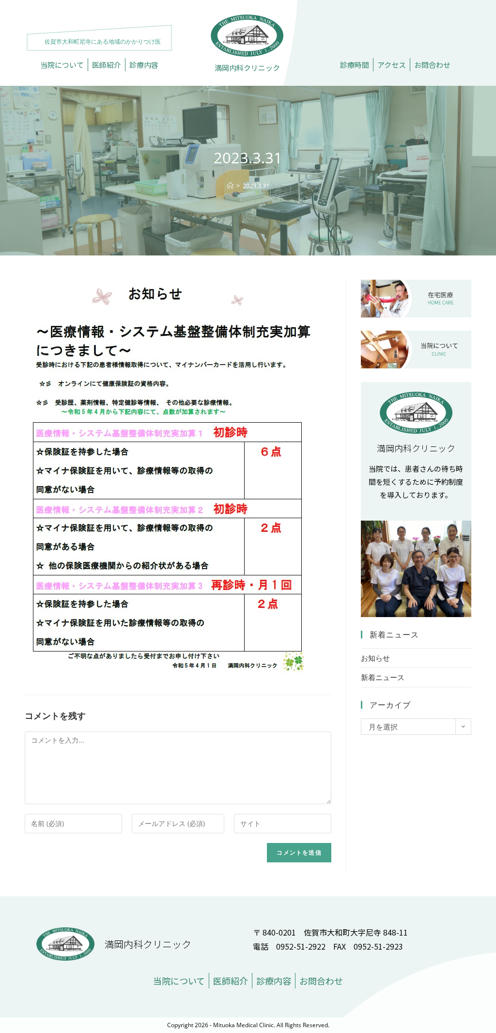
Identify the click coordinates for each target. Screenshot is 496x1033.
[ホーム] (230, 185)
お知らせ (375, 658)
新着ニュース (382, 677)
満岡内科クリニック (247, 68)
